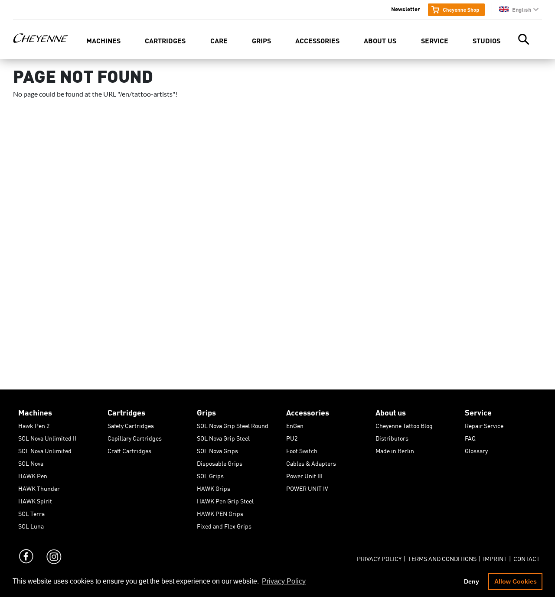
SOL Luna (31, 524)
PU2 (291, 436)
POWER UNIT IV (307, 487)
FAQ (470, 436)
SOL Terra (31, 512)
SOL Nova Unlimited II (47, 436)
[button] (519, 9)
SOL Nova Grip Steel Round (232, 424)
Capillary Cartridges (135, 436)
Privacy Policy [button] (284, 581)
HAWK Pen (32, 474)
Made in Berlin (394, 449)
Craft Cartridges (129, 449)
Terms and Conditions (442, 557)
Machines (103, 40)
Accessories (317, 40)
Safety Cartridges (131, 424)
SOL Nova (30, 461)
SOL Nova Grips (217, 449)
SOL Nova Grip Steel (223, 436)
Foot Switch (301, 449)
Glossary (476, 449)
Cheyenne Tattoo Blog (404, 424)
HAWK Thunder (39, 487)
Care (219, 40)
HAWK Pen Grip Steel (225, 499)
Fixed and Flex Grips (224, 524)
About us (380, 40)
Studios (486, 40)
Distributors (391, 436)
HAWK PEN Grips (220, 512)
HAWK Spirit (35, 499)
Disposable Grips (219, 461)
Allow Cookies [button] (515, 581)
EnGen (295, 424)
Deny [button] (471, 581)
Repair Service (484, 424)
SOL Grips (210, 474)
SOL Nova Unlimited (45, 449)
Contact (526, 557)
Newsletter (405, 9)
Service (434, 40)
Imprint (495, 557)
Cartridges (165, 40)
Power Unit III (304, 474)
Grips (261, 40)
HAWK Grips (213, 487)
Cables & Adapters (311, 461)
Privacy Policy (379, 557)
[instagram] (53, 548)
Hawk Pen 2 (33, 424)
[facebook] (26, 548)
